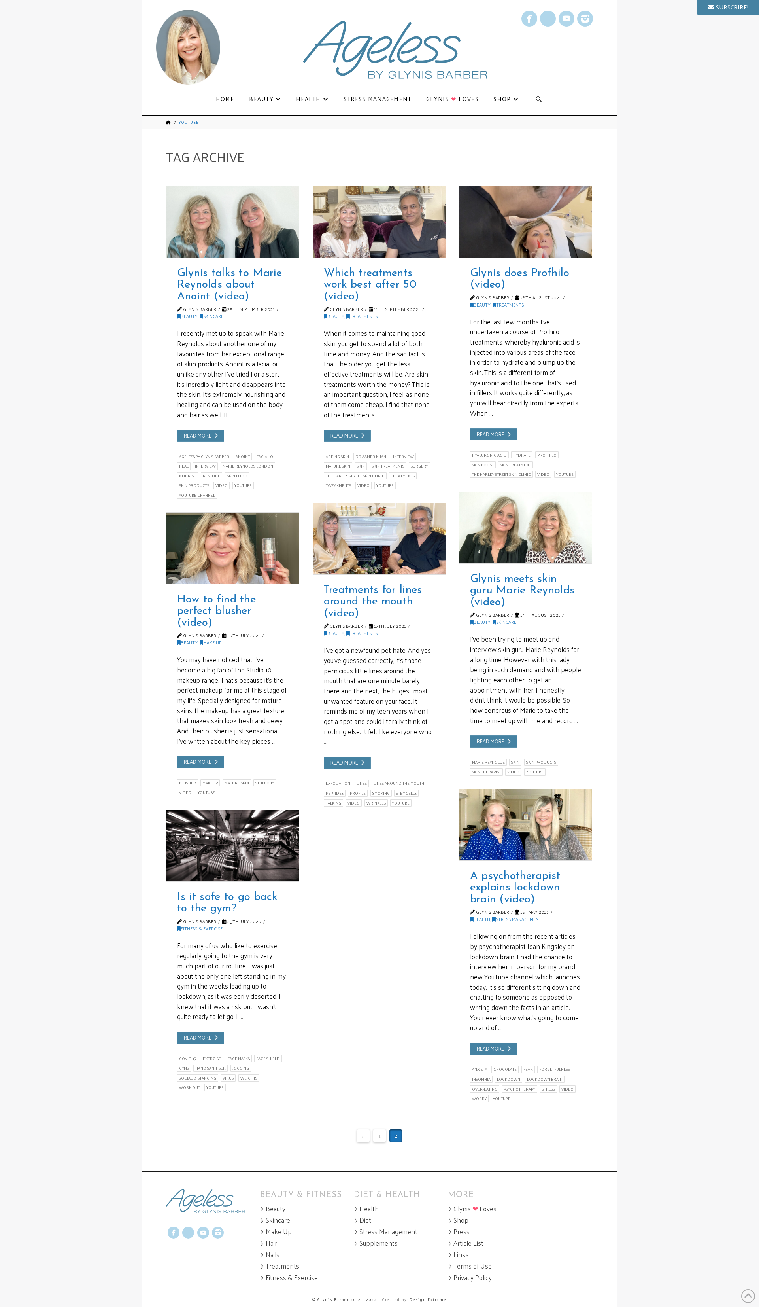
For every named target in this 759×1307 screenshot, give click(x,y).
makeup (210, 782)
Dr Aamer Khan (370, 456)
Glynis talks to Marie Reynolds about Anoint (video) (229, 285)
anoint (243, 456)
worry (479, 1098)
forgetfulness (554, 1069)
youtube (243, 485)
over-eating (484, 1089)
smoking (381, 793)
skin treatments (388, 466)
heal (184, 466)
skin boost (483, 464)
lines (362, 783)
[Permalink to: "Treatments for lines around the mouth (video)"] (379, 538)
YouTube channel (197, 495)
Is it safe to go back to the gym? (227, 903)
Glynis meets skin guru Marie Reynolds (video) (522, 591)
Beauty (189, 316)
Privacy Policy (472, 1277)
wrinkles (376, 803)
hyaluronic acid (489, 454)
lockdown (508, 1079)
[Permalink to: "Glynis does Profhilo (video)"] (525, 222)
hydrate (522, 454)
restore (211, 475)
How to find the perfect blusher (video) (216, 611)
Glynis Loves (475, 1208)
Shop (460, 1220)
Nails (272, 1254)
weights (248, 1078)
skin (361, 466)
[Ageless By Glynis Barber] (213, 1201)
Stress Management (519, 919)
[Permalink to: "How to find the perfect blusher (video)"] (232, 548)
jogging (240, 1068)
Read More (197, 435)
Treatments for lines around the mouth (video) (373, 602)
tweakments (338, 485)
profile (358, 793)
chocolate (505, 1069)
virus (228, 1078)
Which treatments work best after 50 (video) (370, 285)
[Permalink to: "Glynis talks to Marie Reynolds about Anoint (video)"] (232, 222)
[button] (728, 7)
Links (461, 1254)
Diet (365, 1220)
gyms (184, 1068)
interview (205, 466)
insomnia (481, 1079)
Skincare (213, 316)
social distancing (197, 1078)
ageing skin (337, 456)
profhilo (547, 454)
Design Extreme (428, 1299)
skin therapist (486, 771)
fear (528, 1069)
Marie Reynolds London (248, 466)
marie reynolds (488, 762)
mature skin (338, 466)
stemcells (406, 793)
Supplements (378, 1243)
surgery (419, 466)
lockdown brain (545, 1079)
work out (189, 1087)
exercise (212, 1058)
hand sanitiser (210, 1068)
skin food (237, 475)
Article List (468, 1243)
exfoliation (338, 783)
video (221, 485)
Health (482, 919)
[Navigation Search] (538, 99)
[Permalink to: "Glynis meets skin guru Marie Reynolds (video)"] (525, 527)
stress (548, 1089)
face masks (239, 1058)
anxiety (479, 1069)
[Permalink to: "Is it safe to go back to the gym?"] (232, 845)
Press (461, 1231)
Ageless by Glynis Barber (204, 456)
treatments (403, 475)
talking (333, 803)
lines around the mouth (399, 783)
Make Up (212, 642)
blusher (187, 782)
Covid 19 (187, 1058)
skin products (194, 485)
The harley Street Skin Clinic (355, 475)
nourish (187, 475)
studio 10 (264, 782)
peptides (335, 793)
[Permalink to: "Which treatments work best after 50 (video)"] (379, 222)
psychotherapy (519, 1089)
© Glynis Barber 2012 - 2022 (344, 1299)
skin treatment (515, 464)
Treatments (364, 316)
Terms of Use (472, 1266)
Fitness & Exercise (202, 928)
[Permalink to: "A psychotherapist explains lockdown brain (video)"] (525, 824)
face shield (268, 1058)
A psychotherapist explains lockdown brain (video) (515, 888)
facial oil (266, 456)
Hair (271, 1243)
